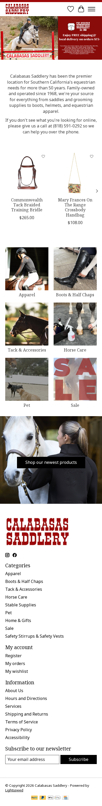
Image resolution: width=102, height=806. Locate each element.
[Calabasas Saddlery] (17, 9)
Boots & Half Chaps (75, 295)
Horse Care (75, 350)
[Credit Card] (65, 798)
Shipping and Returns (26, 714)
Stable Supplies (20, 605)
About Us (14, 690)
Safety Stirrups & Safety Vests (34, 636)
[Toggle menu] (91, 9)
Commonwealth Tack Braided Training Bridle (27, 205)
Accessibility (17, 737)
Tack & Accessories (27, 350)
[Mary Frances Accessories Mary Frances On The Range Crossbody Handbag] (75, 172)
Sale (75, 405)
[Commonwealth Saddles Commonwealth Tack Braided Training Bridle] (26, 172)
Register (13, 656)
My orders (15, 663)
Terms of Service (21, 722)
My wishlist (16, 671)
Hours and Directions (26, 698)
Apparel (27, 295)
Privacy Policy (18, 730)
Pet (27, 405)
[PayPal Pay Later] (42, 798)
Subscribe (78, 759)
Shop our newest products (51, 462)
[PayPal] (34, 798)
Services (13, 706)
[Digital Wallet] (54, 798)
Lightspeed (14, 790)
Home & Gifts (18, 620)
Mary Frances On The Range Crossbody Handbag (75, 207)
